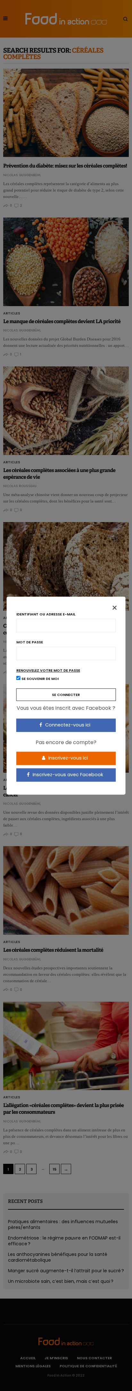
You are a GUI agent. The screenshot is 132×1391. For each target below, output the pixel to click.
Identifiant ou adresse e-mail (45, 614)
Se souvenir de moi (40, 678)
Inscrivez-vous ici (67, 758)
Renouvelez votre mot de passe (48, 670)
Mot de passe (29, 642)
